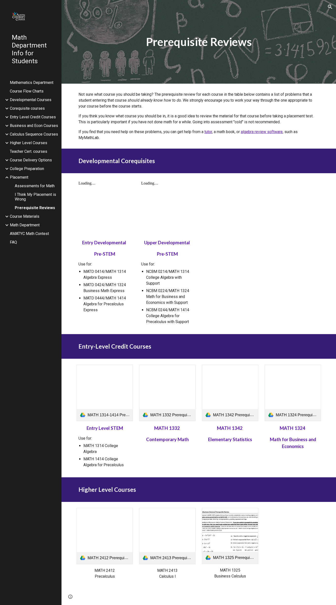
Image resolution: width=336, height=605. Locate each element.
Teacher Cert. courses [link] (28, 151)
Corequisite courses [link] (27, 108)
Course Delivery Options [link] (31, 160)
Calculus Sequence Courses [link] (34, 134)
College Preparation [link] (27, 168)
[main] (198, 42)
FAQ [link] (13, 242)
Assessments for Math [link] (35, 186)
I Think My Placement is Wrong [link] (35, 197)
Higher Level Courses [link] (28, 142)
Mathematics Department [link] (31, 82)
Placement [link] (19, 177)
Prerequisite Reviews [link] (35, 207)
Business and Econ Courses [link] (34, 125)
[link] (104, 393)
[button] (330, 7)
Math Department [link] (25, 225)
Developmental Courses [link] (30, 99)
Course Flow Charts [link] (27, 91)
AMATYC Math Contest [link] (29, 233)
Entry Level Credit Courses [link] (33, 117)
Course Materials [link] (24, 216)
